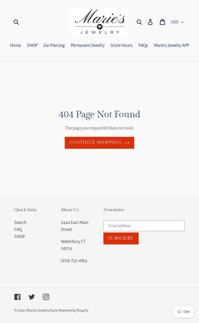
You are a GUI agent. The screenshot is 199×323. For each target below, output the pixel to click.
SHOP (19, 236)
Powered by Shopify (73, 310)
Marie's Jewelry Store (42, 310)
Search (20, 222)
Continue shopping (96, 142)
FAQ (18, 229)
